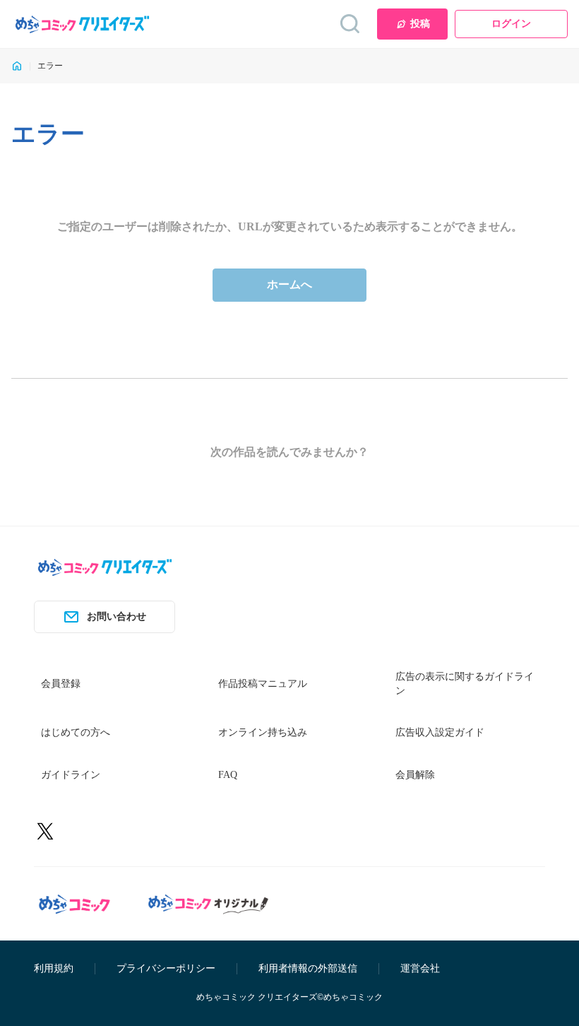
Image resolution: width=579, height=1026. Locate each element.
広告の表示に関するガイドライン (464, 683)
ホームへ (289, 284)
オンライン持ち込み (262, 732)
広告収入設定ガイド (439, 732)
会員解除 (415, 775)
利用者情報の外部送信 (307, 968)
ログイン (511, 23)
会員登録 (60, 683)
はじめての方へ (75, 732)
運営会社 (420, 968)
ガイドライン (70, 775)
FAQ (227, 775)
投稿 (420, 23)
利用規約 (53, 968)
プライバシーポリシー (166, 968)
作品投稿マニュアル (262, 683)
